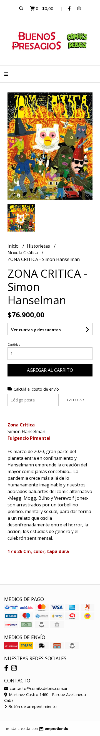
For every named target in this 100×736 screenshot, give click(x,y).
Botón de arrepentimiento (32, 706)
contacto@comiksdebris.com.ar (38, 688)
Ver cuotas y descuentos (36, 329)
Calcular (75, 399)
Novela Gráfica (23, 253)
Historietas (39, 246)
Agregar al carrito (50, 370)
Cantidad (14, 344)
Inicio (14, 246)
